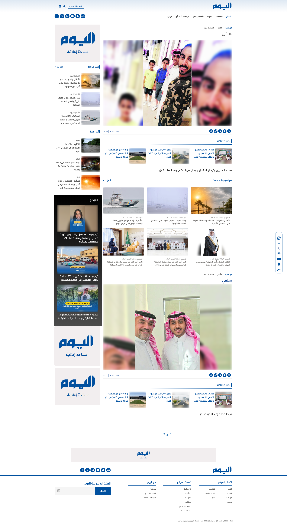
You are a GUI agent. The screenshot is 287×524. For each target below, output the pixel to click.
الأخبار (229, 16)
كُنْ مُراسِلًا (187, 489)
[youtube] (72, 16)
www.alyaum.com (185, 521)
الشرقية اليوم (209, 27)
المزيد (108, 180)
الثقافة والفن (198, 16)
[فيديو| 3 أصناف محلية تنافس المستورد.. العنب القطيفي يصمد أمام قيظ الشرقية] (77, 298)
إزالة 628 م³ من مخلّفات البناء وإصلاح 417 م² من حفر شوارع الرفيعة (116, 153)
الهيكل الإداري (150, 493)
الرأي (177, 16)
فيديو (169, 16)
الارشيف (188, 493)
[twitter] (62, 16)
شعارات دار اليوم (185, 506)
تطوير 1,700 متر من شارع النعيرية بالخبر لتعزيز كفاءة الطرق (159, 153)
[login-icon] (60, 6)
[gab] (83, 16)
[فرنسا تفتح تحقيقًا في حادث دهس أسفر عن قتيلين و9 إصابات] (90, 164)
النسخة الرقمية (76, 6)
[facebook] (57, 16)
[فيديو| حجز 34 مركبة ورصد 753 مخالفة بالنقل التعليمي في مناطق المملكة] (77, 260)
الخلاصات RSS (186, 510)
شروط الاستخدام (150, 497)
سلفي (227, 279)
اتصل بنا (188, 497)
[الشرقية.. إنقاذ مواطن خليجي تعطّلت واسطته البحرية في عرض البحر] (123, 200)
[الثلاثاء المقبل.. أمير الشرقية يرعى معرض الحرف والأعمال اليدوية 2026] (211, 242)
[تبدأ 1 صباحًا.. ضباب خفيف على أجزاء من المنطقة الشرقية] (167, 200)
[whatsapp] (215, 131)
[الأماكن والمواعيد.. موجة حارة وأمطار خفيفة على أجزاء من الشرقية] (211, 200)
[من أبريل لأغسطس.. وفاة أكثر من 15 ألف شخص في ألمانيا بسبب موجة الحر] (90, 182)
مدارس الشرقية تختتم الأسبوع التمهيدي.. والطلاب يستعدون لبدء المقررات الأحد (204, 153)
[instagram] (67, 16)
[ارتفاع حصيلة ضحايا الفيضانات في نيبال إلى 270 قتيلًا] (90, 145)
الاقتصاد (219, 16)
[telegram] (220, 131)
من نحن (153, 489)
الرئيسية (228, 27)
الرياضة (186, 16)
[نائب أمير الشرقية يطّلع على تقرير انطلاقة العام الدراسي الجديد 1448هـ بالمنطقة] (123, 242)
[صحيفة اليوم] (219, 6)
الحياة (209, 16)
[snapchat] (77, 16)
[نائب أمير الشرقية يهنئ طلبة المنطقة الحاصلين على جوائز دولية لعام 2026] (167, 242)
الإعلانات (188, 502)
